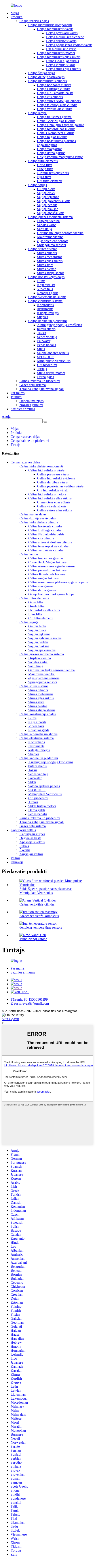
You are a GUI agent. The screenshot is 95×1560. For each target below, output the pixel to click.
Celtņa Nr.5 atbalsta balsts (55, 93)
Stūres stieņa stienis (50, 273)
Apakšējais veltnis (32, 842)
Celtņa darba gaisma (51, 153)
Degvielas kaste (30, 838)
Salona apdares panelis (53, 353)
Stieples (42, 317)
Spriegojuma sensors (51, 245)
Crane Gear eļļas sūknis (62, 61)
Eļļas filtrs (44, 177)
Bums (41, 281)
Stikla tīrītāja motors (51, 373)
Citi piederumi (47, 365)
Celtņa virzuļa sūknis (60, 65)
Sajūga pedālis (47, 205)
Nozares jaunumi (31, 405)
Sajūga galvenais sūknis (53, 201)
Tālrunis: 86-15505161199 (29, 999)
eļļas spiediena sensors (52, 241)
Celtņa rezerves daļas (34, 21)
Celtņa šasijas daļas (41, 73)
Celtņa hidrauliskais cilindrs (47, 81)
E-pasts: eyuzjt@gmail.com (30, 1003)
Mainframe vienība (50, 237)
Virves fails (45, 289)
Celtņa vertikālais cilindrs (54, 109)
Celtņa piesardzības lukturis (56, 129)
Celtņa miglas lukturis (52, 137)
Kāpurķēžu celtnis (23, 830)
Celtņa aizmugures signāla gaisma (60, 125)
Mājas (15, 13)
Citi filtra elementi (49, 181)
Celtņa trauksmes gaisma (54, 117)
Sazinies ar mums (23, 409)
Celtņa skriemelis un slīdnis (47, 297)
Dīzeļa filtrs (45, 169)
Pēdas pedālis (46, 345)
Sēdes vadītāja (47, 337)
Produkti (17, 17)
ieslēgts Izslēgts (48, 313)
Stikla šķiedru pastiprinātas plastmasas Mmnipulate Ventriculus (45, 891)
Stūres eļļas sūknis (50, 261)
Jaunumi (16, 397)
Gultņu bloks (46, 189)
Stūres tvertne (46, 269)
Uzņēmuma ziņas (31, 401)
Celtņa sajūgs (37, 185)
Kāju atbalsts (46, 285)
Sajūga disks (46, 193)
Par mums (18, 393)
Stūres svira (45, 265)
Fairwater (43, 341)
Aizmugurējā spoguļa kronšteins (59, 325)
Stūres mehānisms (49, 257)
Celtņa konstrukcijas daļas (46, 277)
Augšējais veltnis (31, 854)
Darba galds (45, 377)
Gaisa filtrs (44, 165)
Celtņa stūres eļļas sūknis (63, 69)
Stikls (41, 349)
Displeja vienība (48, 221)
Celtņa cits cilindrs (50, 97)
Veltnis (15, 858)
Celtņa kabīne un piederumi (47, 321)
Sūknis (24, 846)
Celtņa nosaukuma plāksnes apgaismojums (56, 143)
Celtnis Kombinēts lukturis (55, 133)
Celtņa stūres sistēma (42, 249)
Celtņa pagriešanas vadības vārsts (69, 45)
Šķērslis (24, 850)
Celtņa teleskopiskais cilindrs (57, 105)
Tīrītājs (42, 369)
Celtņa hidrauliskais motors (56, 53)
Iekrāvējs (17, 862)
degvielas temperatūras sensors (40, 927)
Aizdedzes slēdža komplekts (39, 916)
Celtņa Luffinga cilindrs (53, 89)
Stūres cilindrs (47, 253)
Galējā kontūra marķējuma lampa (60, 157)
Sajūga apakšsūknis (50, 213)
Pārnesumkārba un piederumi (39, 381)
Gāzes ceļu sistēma (32, 385)
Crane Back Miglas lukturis (56, 121)
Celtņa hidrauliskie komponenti (50, 25)
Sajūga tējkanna (48, 197)
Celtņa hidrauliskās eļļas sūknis (58, 57)
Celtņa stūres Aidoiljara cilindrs (59, 101)
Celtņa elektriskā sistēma (45, 301)
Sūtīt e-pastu (10, 1019)
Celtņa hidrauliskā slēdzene (65, 37)
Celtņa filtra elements (43, 161)
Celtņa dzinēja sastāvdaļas (46, 77)
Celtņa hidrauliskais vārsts (55, 29)
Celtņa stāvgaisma (49, 149)
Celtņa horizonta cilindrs (54, 85)
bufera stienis (46, 329)
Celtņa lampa (37, 113)
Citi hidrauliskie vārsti (61, 49)
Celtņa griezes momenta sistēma (50, 217)
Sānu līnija (44, 229)
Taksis (41, 333)
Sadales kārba (46, 225)
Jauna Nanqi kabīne (33, 939)
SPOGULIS (45, 357)
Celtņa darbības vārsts (61, 41)
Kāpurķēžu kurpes (32, 834)
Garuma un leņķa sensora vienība (60, 233)
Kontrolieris (45, 305)
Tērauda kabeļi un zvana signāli (41, 389)
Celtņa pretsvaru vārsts (62, 33)
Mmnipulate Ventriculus (53, 361)
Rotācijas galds (47, 293)
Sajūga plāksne (47, 209)
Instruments (45, 309)
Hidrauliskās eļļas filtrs (53, 173)
